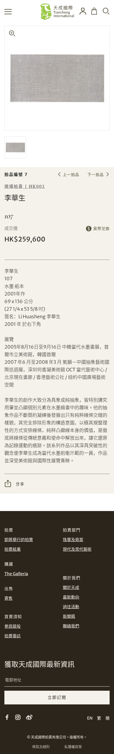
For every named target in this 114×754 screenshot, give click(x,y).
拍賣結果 (12, 549)
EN (90, 718)
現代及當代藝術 (77, 549)
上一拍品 (71, 174)
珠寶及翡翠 (73, 539)
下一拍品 (95, 174)
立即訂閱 (57, 697)
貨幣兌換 (101, 228)
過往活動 (71, 606)
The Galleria (16, 573)
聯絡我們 (71, 626)
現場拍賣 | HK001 (24, 186)
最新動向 (71, 597)
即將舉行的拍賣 (18, 539)
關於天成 (71, 587)
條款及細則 (41, 747)
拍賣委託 (12, 635)
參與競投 (12, 626)
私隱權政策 (73, 747)
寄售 (8, 598)
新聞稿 (69, 616)
